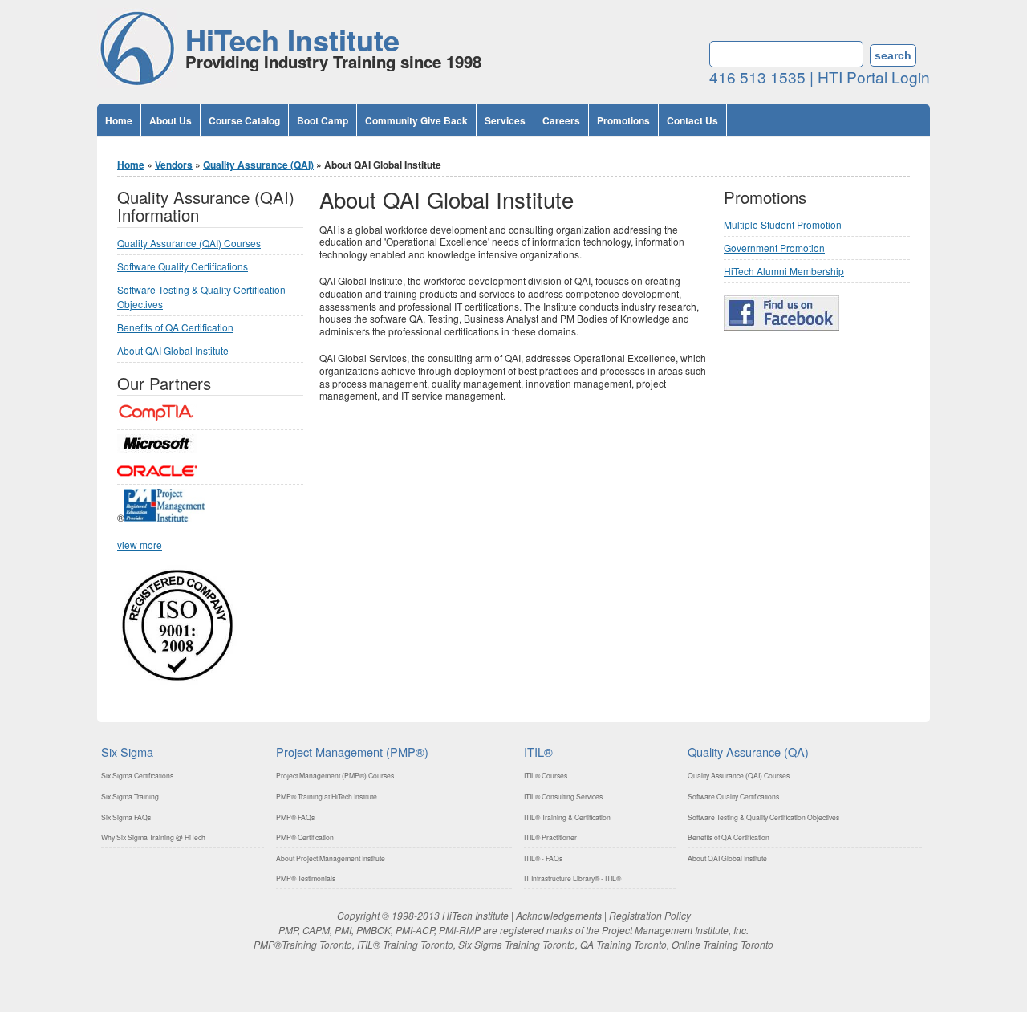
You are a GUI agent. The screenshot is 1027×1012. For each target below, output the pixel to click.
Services (505, 120)
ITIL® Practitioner (550, 837)
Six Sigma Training (130, 796)
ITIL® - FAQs (543, 858)
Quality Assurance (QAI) (258, 164)
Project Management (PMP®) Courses (335, 775)
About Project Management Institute (330, 858)
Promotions (623, 120)
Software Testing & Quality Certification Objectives (763, 817)
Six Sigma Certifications (137, 775)
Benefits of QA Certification (175, 327)
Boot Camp (322, 120)
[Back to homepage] (137, 84)
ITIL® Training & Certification (567, 817)
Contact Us (692, 120)
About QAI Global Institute (173, 350)
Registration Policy (650, 915)
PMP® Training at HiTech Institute (326, 796)
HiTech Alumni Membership (784, 271)
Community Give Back (416, 120)
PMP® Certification (305, 837)
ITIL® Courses (545, 775)
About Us (170, 120)
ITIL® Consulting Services (563, 796)
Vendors (174, 164)
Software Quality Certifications (182, 266)
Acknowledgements (559, 915)
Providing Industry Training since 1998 (333, 61)
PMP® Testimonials (305, 878)
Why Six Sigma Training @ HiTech (153, 837)
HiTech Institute (292, 39)
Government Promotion (774, 247)
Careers (561, 120)
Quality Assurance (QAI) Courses (189, 243)
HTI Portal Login (874, 76)
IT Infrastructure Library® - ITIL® (572, 878)
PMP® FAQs (295, 817)
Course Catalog (244, 120)
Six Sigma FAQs (126, 817)
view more (139, 544)
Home (118, 120)
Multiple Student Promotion (783, 224)
